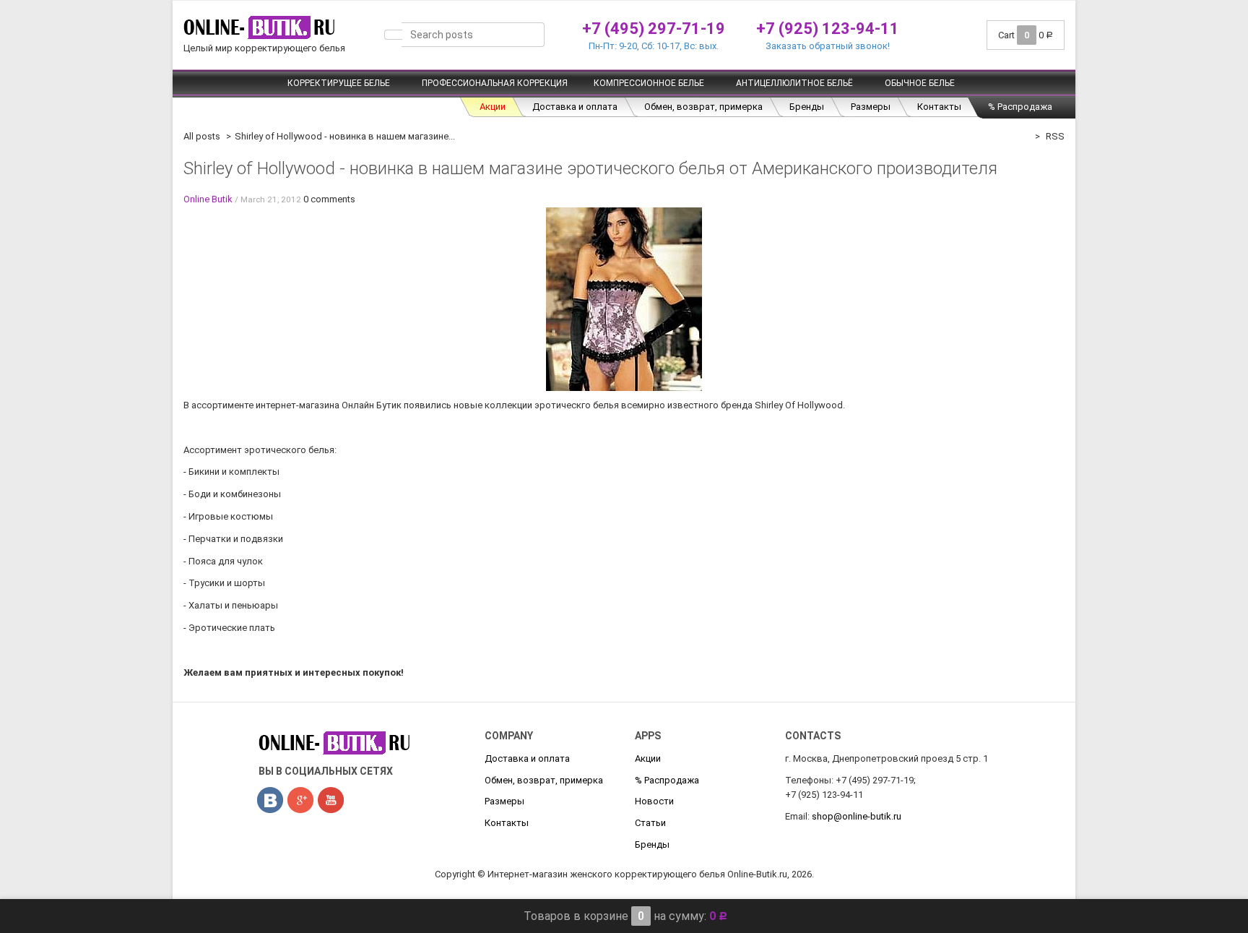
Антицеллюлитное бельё (794, 83)
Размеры (870, 106)
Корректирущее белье (338, 83)
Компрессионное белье (649, 83)
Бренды (806, 106)
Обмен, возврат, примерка (703, 106)
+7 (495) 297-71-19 (653, 29)
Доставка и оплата (575, 106)
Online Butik (208, 199)
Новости (654, 801)
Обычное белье (920, 83)
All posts (201, 136)
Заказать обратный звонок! (828, 45)
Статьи (650, 822)
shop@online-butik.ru (856, 816)
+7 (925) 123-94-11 (827, 29)
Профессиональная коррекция (495, 83)
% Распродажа (1020, 106)
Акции (493, 106)
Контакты (939, 106)
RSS (1054, 136)
